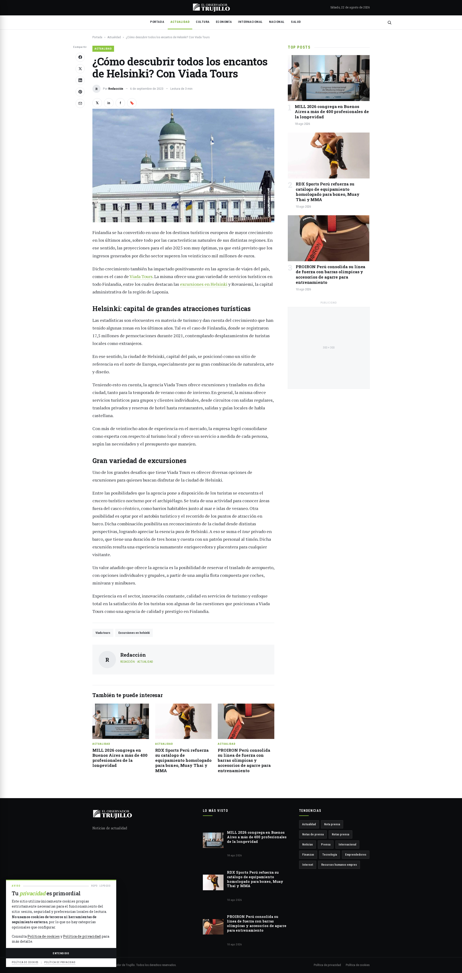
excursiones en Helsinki (203, 284)
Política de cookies (358, 965)
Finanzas (308, 854)
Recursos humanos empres (339, 864)
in (108, 103)
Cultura (203, 22)
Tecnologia (329, 854)
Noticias (307, 844)
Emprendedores (355, 854)
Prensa (325, 844)
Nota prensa (332, 824)
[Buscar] (389, 22)
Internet (307, 864)
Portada (157, 22)
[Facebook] (80, 57)
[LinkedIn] (80, 80)
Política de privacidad (327, 965)
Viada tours (103, 633)
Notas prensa (340, 834)
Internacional (250, 22)
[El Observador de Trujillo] (211, 7)
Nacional (277, 22)
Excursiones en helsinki (134, 633)
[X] (80, 68)
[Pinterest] (80, 91)
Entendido (61, 953)
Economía (224, 22)
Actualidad (180, 22)
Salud (296, 22)
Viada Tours (141, 276)
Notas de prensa (313, 834)
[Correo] (80, 103)
